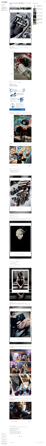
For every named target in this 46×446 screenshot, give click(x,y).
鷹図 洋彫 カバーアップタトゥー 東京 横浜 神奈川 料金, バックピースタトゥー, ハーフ (40, 9)
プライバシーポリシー (37, 442)
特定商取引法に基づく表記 (41, 442)
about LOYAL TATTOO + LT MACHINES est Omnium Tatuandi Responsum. (4, 433)
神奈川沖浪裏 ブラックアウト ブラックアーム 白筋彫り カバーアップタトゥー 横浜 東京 (39, 16)
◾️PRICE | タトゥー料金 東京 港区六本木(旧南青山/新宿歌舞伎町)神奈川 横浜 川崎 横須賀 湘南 (4, 443)
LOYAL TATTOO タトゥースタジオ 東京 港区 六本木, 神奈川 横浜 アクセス (40, 6)
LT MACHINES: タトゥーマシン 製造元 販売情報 (4, 7)
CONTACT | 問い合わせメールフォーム (4, 438)
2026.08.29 (38, 17)
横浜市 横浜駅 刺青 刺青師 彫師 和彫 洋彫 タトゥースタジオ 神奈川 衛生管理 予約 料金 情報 (40, 19)
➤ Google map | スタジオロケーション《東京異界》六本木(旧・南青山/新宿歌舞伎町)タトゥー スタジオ (4, 442)
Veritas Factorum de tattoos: (3, 6)
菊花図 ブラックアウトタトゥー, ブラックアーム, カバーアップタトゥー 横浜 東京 (39, 13)
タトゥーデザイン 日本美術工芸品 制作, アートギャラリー (4, 10)
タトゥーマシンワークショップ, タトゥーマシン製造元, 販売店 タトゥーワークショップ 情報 (40, 23)
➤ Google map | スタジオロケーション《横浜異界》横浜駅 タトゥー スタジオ (4, 439)
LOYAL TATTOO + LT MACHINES (3, 4)
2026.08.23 (38, 24)
